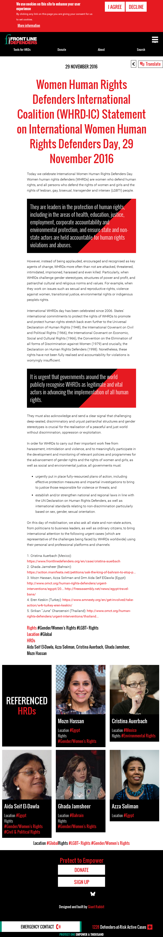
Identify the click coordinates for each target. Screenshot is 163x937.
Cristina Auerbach (89, 647)
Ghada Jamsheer (117, 647)
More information (29, 25)
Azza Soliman (64, 647)
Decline (136, 6)
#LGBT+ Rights (87, 628)
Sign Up (81, 882)
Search (141, 49)
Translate (153, 64)
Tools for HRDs (22, 49)
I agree (115, 6)
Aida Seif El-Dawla (40, 647)
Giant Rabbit (96, 906)
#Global (46, 634)
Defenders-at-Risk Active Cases (119, 927)
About (101, 49)
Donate (62, 49)
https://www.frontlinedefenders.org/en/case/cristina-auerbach (73, 561)
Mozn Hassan (37, 653)
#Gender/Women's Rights (57, 628)
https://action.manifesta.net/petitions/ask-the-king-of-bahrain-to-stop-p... (81, 572)
